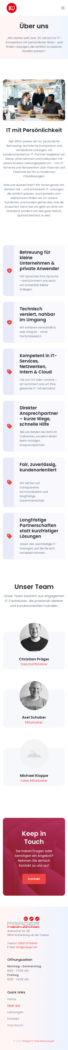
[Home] (11, 8)
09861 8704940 (28, 943)
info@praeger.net (26, 947)
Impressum (15, 1025)
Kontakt (34, 879)
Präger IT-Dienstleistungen (39, 1041)
